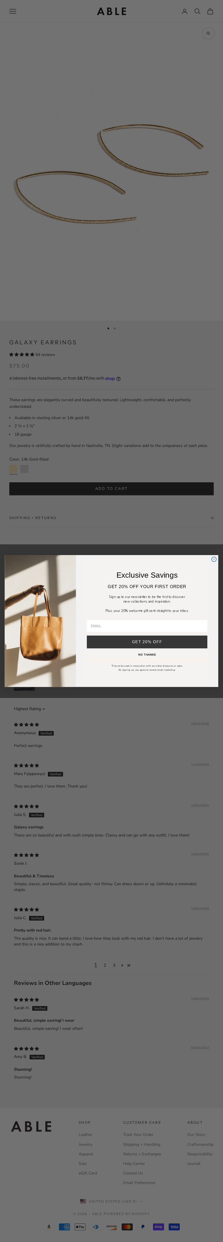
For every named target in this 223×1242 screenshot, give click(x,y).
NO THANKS (147, 655)
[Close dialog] (214, 559)
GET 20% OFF (147, 642)
